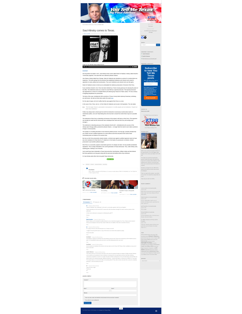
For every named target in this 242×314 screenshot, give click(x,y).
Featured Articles (88, 24)
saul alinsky (105, 164)
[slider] (135, 67)
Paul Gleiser (87, 33)
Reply (87, 217)
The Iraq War (152, 254)
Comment (86, 279)
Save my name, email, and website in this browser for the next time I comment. (102, 297)
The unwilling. (104, 190)
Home (83, 1)
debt (159, 237)
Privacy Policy (107, 310)
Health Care (144, 246)
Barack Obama (153, 236)
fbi (153, 244)
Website (85, 292)
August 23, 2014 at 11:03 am (94, 226)
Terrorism (147, 254)
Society (154, 252)
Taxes (144, 254)
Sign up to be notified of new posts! (100, 1)
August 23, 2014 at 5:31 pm (97, 237)
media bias (143, 251)
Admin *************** (145, 265)
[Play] (84, 66)
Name (85, 288)
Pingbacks (97, 202)
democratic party (154, 239)
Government (156, 244)
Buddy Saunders (89, 219)
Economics (154, 243)
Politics (157, 251)
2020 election (153, 234)
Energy (151, 244)
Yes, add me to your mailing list (92, 300)
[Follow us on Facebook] (156, 311)
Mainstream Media (154, 249)
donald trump (146, 243)
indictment (87, 164)
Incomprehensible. (152, 188)
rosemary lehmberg (98, 164)
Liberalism (147, 249)
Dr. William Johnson (145, 219)
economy (143, 244)
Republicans (151, 252)
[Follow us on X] (158, 311)
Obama (147, 251)
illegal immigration (144, 248)
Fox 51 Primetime (99, 24)
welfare (155, 254)
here (112, 98)
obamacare (153, 251)
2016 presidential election (145, 234)
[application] (110, 67)
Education (147, 244)
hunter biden (156, 246)
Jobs (154, 248)
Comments (88, 202)
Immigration (151, 248)
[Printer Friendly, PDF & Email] (110, 159)
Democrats (144, 241)
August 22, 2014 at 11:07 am (99, 219)
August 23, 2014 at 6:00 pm (97, 244)
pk (86, 205)
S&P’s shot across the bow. (89, 190)
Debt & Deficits (144, 239)
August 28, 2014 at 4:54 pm (94, 265)
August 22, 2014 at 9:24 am (94, 205)
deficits (148, 239)
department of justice (151, 241)
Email (112, 288)
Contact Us (88, 1)
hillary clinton (150, 246)
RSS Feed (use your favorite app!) (149, 58)
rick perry (92, 164)
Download (85, 70)
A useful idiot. (151, 212)
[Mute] (132, 66)
